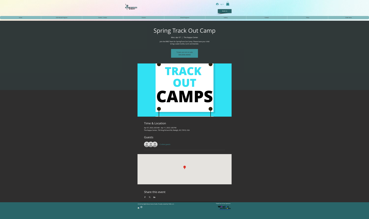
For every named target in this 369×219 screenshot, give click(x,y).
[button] (227, 4)
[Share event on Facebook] (145, 197)
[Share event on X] (150, 197)
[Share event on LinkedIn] (154, 197)
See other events (184, 54)
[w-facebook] (139, 208)
